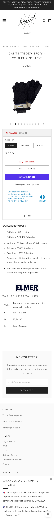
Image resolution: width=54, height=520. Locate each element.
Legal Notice (8, 441)
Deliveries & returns (12, 459)
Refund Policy (9, 455)
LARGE (39, 145)
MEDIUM (25, 145)
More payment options (27, 184)
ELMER (27, 66)
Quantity (9, 152)
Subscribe (25, 390)
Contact (6, 464)
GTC (4, 446)
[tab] (15, 124)
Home (5, 47)
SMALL (11, 145)
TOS (4, 450)
